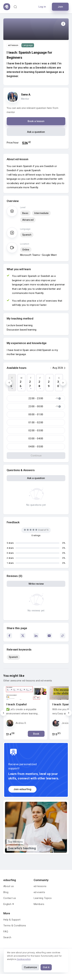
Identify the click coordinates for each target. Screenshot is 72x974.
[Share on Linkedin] (36, 635)
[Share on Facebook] (9, 635)
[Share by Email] (49, 635)
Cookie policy (24, 959)
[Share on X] (22, 635)
